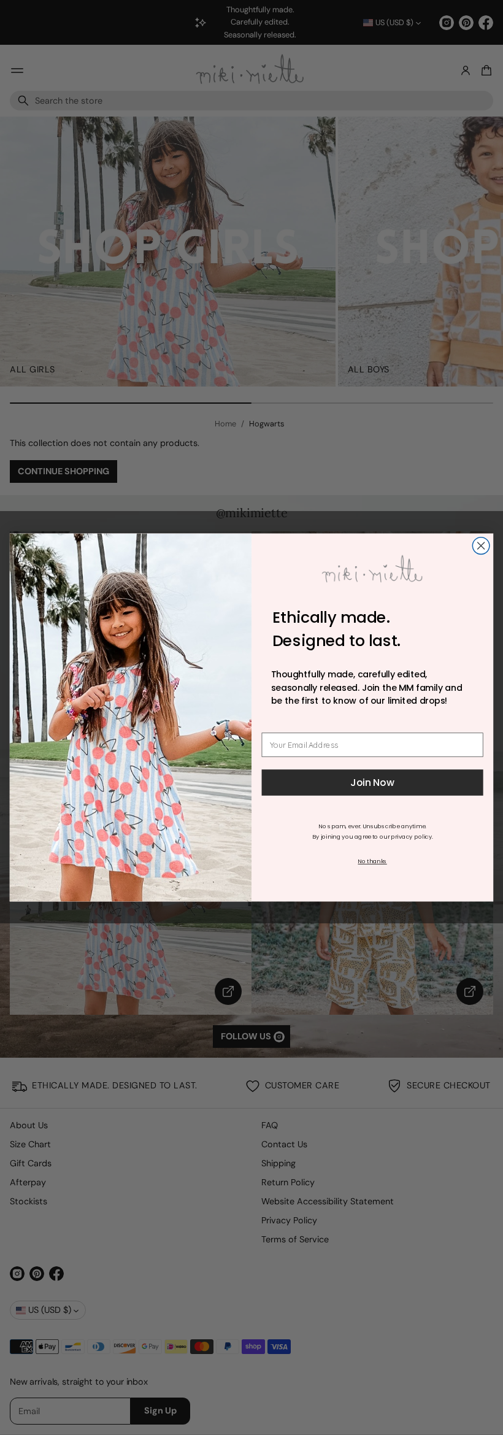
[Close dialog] (481, 546)
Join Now (372, 783)
